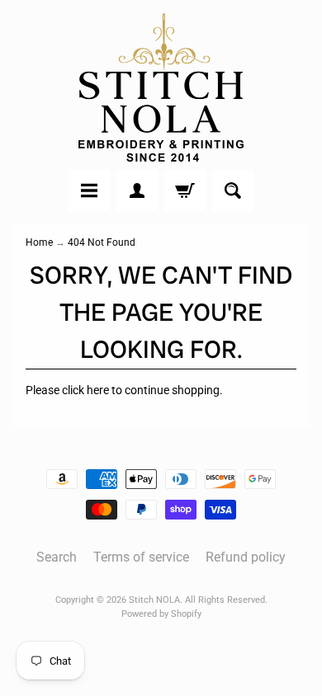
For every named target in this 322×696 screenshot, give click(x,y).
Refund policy (246, 557)
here (98, 390)
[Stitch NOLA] (161, 87)
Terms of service (141, 557)
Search (56, 557)
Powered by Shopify (161, 614)
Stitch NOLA (154, 600)
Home (39, 242)
